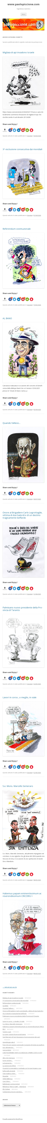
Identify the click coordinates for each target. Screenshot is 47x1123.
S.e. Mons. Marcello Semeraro (18, 786)
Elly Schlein (6, 1089)
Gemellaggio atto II (9, 1042)
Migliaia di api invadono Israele (18, 52)
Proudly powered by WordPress (13, 1119)
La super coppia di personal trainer (14, 1034)
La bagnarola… (8, 1063)
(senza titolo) (7, 1050)
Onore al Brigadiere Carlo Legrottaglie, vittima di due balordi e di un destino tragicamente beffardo (22, 515)
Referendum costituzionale (17, 228)
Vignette (29, 136)
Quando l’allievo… (11, 423)
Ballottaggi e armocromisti (11, 1084)
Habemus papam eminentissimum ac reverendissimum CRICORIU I (22, 895)
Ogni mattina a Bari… (9, 1074)
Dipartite (5, 1076)
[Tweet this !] (14, 130)
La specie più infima (9, 1066)
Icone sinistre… (8, 1060)
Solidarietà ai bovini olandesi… (13, 1092)
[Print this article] (27, 130)
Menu (23, 14)
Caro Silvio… (7, 1081)
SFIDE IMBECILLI (8, 1079)
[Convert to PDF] (31, 130)
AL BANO (7, 318)
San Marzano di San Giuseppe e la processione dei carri (21, 1037)
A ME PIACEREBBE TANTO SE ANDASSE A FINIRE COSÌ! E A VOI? (22, 1053)
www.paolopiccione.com (23, 4)
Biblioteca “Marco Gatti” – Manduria (14, 1087)
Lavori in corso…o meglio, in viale (19, 697)
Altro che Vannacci (9, 1058)
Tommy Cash (7, 1032)
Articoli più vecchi (10, 987)
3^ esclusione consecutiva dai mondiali (22, 149)
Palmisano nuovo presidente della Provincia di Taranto (23, 609)
